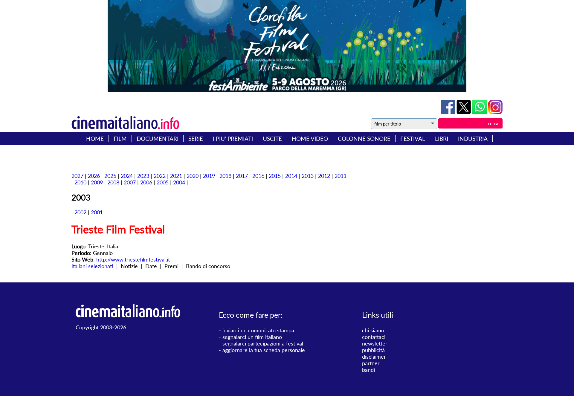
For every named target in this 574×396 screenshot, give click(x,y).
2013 (308, 175)
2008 (113, 182)
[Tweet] (464, 112)
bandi (368, 369)
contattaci (373, 337)
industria (473, 138)
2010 (80, 182)
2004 (179, 182)
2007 (130, 182)
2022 (160, 175)
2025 (110, 175)
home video (310, 138)
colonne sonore (364, 138)
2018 (225, 175)
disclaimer (374, 356)
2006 (146, 182)
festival (412, 138)
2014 (291, 175)
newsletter (374, 343)
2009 (97, 182)
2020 (193, 175)
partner (371, 363)
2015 (275, 175)
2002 (80, 212)
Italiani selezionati (92, 266)
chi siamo (373, 330)
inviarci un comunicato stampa (258, 330)
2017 (242, 175)
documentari (157, 138)
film (120, 138)
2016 (258, 175)
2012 (324, 175)
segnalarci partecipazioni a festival (262, 343)
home (95, 138)
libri (441, 138)
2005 (163, 182)
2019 (209, 175)
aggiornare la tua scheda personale (263, 350)
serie (195, 138)
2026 (94, 175)
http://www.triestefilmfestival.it (133, 259)
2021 (176, 175)
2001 (97, 212)
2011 (340, 175)
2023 (143, 175)
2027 (77, 175)
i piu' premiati (233, 138)
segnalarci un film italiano (252, 337)
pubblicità (373, 350)
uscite (272, 138)
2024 (127, 175)
